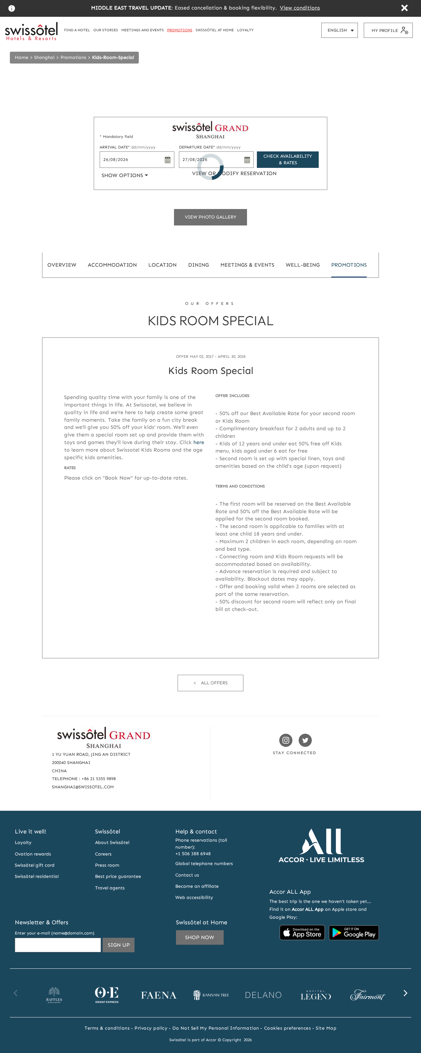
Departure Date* (210, 147)
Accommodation (112, 265)
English (343, 32)
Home (21, 57)
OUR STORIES (105, 30)
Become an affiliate (197, 886)
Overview (61, 265)
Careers (103, 854)
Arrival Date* (128, 147)
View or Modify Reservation (234, 173)
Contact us (187, 875)
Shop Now (199, 937)
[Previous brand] (15, 993)
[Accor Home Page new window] (321, 874)
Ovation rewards (33, 854)
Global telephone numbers (204, 863)
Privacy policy (151, 1028)
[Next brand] (405, 993)
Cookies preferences (287, 1028)
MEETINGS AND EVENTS (142, 30)
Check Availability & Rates (287, 159)
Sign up (121, 946)
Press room (107, 865)
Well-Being (303, 265)
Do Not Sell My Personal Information (215, 1028)
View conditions (300, 8)
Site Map (326, 1028)
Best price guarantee (118, 876)
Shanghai (44, 57)
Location (162, 265)
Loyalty (23, 842)
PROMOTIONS (179, 30)
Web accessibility (194, 897)
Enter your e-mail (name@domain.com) (54, 933)
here (198, 442)
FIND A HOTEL (77, 30)
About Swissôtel (112, 842)
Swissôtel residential (37, 876)
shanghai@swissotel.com (83, 786)
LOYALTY (245, 30)
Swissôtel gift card (35, 865)
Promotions (73, 57)
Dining (198, 265)
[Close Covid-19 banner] (404, 8)
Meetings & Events (247, 265)
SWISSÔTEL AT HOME (215, 30)
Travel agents (110, 888)
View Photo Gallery (210, 217)
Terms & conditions (107, 1028)
